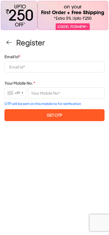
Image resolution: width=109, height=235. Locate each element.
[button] (54, 115)
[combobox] (15, 93)
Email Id (12, 56)
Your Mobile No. (19, 82)
